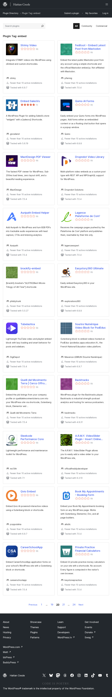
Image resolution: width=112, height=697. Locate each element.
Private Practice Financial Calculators (87, 549)
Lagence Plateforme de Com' (87, 214)
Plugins (34, 632)
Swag (89, 637)
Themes (34, 627)
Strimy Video (29, 45)
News (6, 627)
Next (81, 604)
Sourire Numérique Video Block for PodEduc (90, 326)
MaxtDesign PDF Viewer (36, 156)
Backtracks (82, 379)
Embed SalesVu (30, 101)
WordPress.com (13, 647)
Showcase (35, 622)
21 (63, 604)
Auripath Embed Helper (35, 212)
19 (52, 604)
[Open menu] (107, 4)
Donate (90, 632)
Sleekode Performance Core (32, 437)
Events (88, 627)
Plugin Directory (10, 13)
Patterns (34, 637)
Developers (63, 632)
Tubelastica (28, 324)
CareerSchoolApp (32, 547)
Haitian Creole (17, 675)
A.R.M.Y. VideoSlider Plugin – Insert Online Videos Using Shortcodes (88, 437)
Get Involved (92, 622)
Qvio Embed (28, 491)
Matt (7, 652)
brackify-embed (31, 268)
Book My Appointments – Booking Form (89, 493)
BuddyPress (11, 662)
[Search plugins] (42, 26)
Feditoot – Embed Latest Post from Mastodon (90, 47)
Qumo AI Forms (84, 101)
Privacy (7, 637)
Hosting (7, 632)
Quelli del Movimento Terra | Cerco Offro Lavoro (34, 381)
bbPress (9, 657)
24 (74, 604)
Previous (33, 604)
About (6, 622)
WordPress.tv (66, 637)
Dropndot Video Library (89, 156)
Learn (60, 622)
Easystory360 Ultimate (89, 268)
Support (61, 627)
